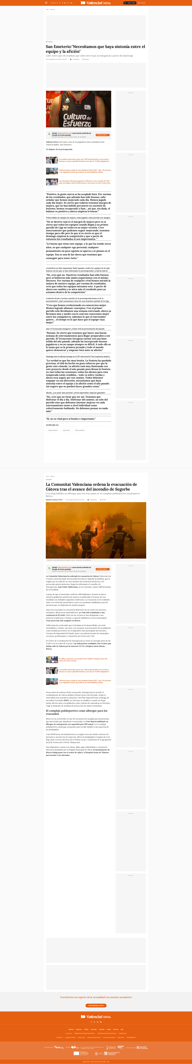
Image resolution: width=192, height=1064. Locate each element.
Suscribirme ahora (96, 1005)
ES (71, 3)
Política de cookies (109, 1037)
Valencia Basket (53, 430)
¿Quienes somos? (70, 1037)
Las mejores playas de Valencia (106, 1033)
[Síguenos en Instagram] (62, 3)
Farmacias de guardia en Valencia (84, 1033)
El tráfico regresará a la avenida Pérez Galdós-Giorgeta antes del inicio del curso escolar (83, 660)
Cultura (109, 1029)
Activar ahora (102, 135)
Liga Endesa (66, 430)
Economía (94, 1029)
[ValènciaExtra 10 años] (96, 2)
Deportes (49, 42)
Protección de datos (94, 1037)
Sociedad (101, 1029)
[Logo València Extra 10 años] (96, 1019)
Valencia (49, 479)
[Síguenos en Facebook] (57, 3)
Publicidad (121, 1037)
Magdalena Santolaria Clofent (54, 500)
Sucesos (115, 1029)
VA (68, 3)
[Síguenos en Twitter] (59, 3)
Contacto (59, 1037)
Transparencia (131, 1037)
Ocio (122, 1029)
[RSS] (65, 3)
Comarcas (79, 1029)
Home (47, 9)
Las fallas (69, 1033)
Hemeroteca (122, 1033)
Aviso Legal (81, 1037)
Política (86, 1029)
